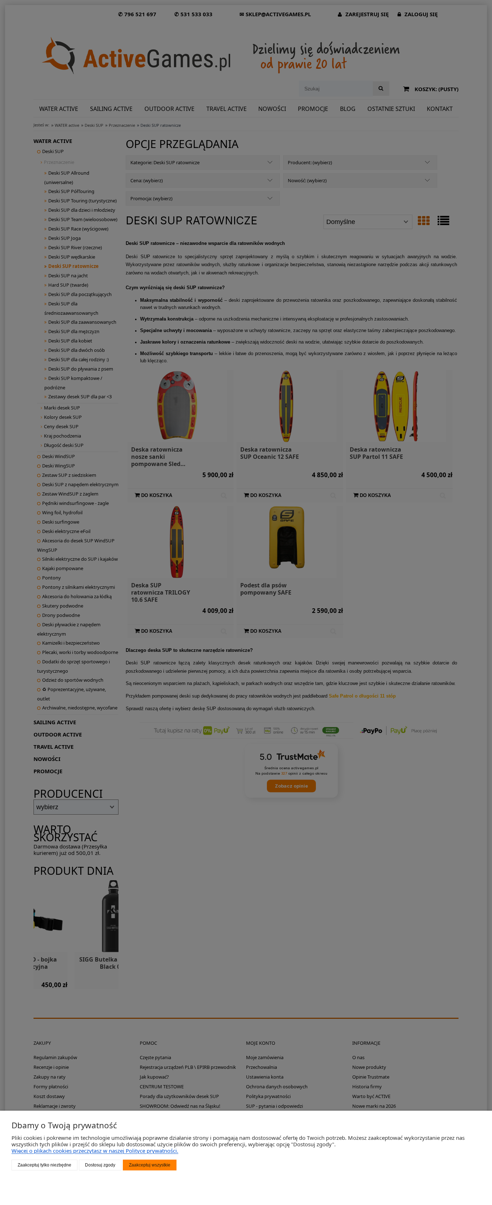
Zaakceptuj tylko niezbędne (44, 1165)
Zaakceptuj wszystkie (149, 1165)
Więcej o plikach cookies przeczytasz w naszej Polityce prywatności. (95, 1150)
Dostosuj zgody (100, 1165)
